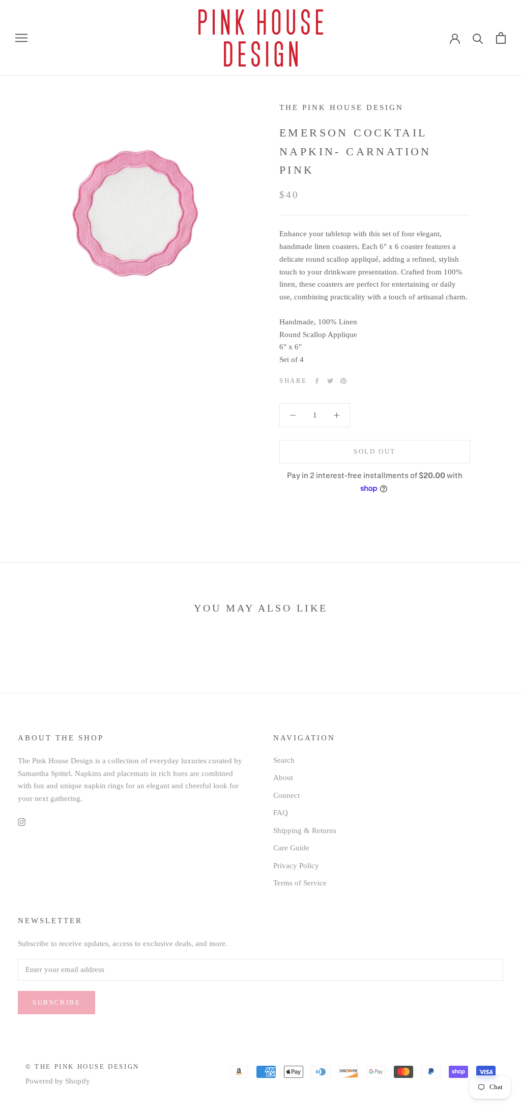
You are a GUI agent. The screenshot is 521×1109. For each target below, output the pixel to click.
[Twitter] (330, 381)
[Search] (478, 38)
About (283, 777)
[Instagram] (21, 821)
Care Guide (291, 848)
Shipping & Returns (304, 830)
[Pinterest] (343, 381)
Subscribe (56, 1002)
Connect (286, 795)
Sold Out (375, 451)
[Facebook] (317, 381)
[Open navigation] (21, 38)
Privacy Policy (296, 866)
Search (284, 760)
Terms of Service (300, 883)
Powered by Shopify (57, 1081)
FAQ (280, 813)
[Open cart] (501, 38)
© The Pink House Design (82, 1066)
